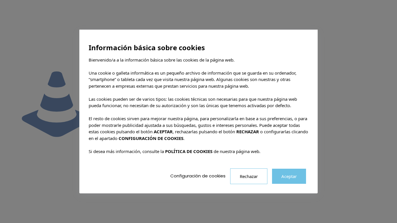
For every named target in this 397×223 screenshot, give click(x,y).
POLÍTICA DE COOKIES (188, 151)
